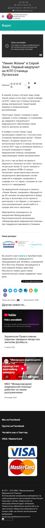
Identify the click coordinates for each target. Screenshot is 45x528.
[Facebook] (29, 83)
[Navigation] (3, 16)
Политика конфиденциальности (16, 516)
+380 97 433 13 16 (23, 5)
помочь (22, 256)
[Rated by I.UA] (7, 520)
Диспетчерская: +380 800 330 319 (23, 8)
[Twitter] (35, 83)
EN (23, 2)
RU (27, 2)
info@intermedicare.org (23, 10)
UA (20, 2)
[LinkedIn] (29, 87)
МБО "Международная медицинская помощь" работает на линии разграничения (18, 388)
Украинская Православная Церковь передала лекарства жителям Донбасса (22, 339)
